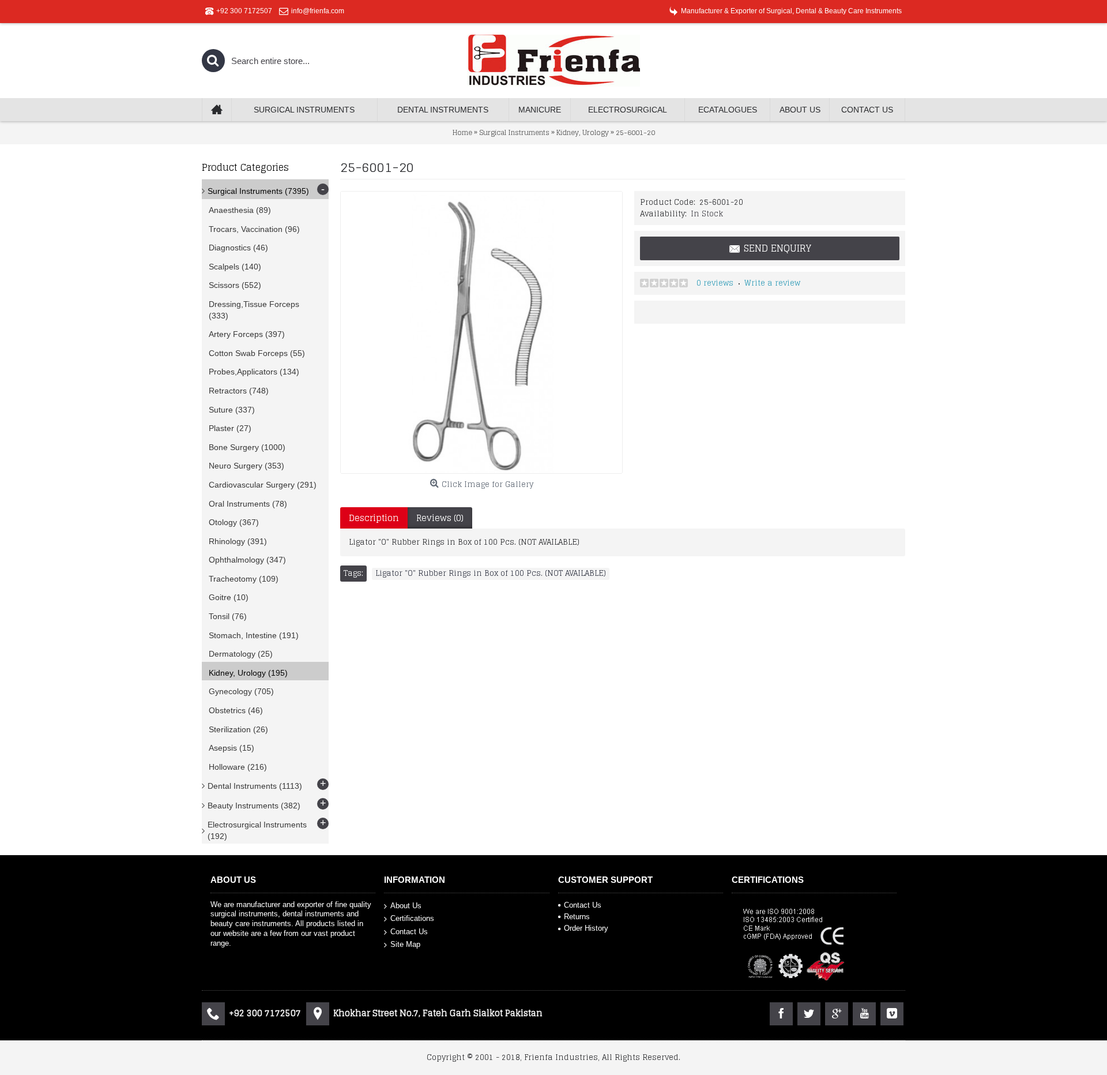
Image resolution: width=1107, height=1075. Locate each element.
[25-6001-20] (481, 332)
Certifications (412, 918)
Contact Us (409, 931)
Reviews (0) (440, 518)
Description (374, 518)
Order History (586, 928)
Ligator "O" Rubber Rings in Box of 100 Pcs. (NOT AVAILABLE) (490, 573)
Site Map (405, 944)
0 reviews (714, 283)
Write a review (772, 283)
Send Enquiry (777, 248)
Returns (577, 916)
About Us (405, 905)
